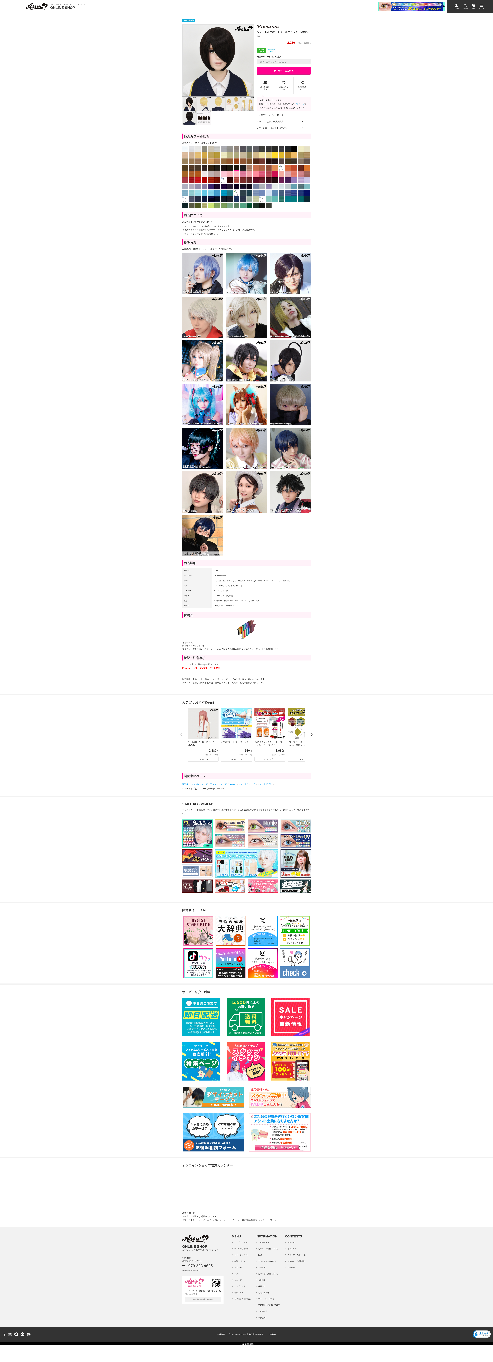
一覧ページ (299, 104)
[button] (181, 734)
